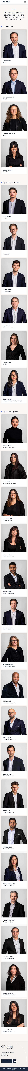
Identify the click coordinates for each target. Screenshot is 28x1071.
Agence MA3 (14, 1069)
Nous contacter (7, 1061)
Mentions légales (6, 1068)
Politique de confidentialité (15, 1068)
